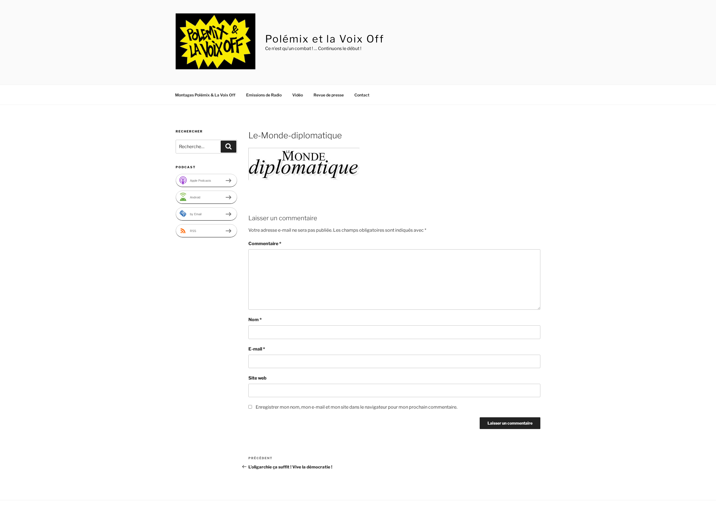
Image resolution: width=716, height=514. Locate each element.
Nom (255, 319)
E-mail (256, 349)
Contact (361, 95)
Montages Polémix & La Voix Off (205, 95)
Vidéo (297, 95)
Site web (257, 378)
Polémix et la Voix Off (324, 39)
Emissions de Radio (264, 95)
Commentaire (264, 243)
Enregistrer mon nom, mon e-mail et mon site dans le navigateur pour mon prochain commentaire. (356, 407)
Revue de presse (329, 95)
